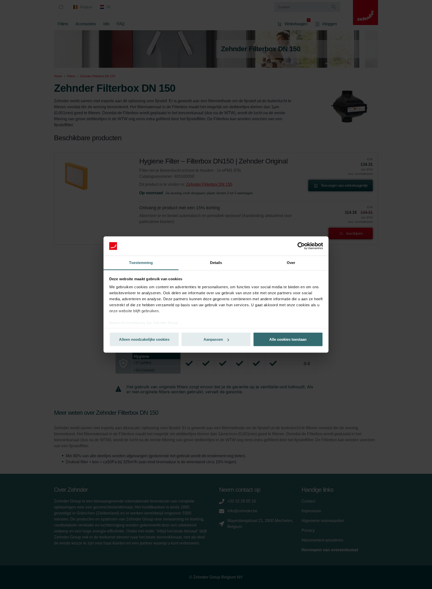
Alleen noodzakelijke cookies (144, 339)
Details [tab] (216, 262)
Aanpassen (213, 339)
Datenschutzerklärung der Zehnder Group (143, 322)
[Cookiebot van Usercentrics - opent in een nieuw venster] (301, 246)
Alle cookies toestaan (287, 339)
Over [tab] (291, 262)
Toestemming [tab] (141, 262)
